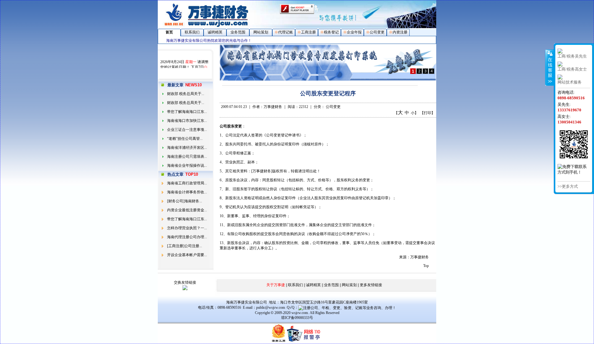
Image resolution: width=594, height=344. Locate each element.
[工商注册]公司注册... (184, 246)
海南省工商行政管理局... (187, 183)
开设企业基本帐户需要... (187, 255)
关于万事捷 (275, 285)
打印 (427, 113)
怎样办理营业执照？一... (187, 228)
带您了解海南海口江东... (187, 112)
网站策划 (260, 32)
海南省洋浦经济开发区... (187, 147)
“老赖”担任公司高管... (185, 138)
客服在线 (549, 67)
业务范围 (237, 32)
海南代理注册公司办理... (187, 237)
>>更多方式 (567, 186)
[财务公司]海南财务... (184, 201)
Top (426, 266)
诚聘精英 (215, 32)
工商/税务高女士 (572, 69)
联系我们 (192, 32)
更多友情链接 (371, 285)
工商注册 (308, 32)
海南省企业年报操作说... (187, 165)
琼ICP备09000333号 (297, 318)
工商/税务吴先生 (572, 56)
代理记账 (285, 32)
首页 (169, 32)
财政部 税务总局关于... (185, 94)
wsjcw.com (299, 313)
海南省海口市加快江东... (187, 120)
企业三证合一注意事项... (187, 129)
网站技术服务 (569, 82)
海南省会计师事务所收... (187, 192)
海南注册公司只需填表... (187, 156)
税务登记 (331, 32)
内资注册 (400, 32)
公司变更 (377, 32)
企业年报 (354, 32)
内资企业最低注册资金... (187, 210)
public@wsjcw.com (270, 307)
